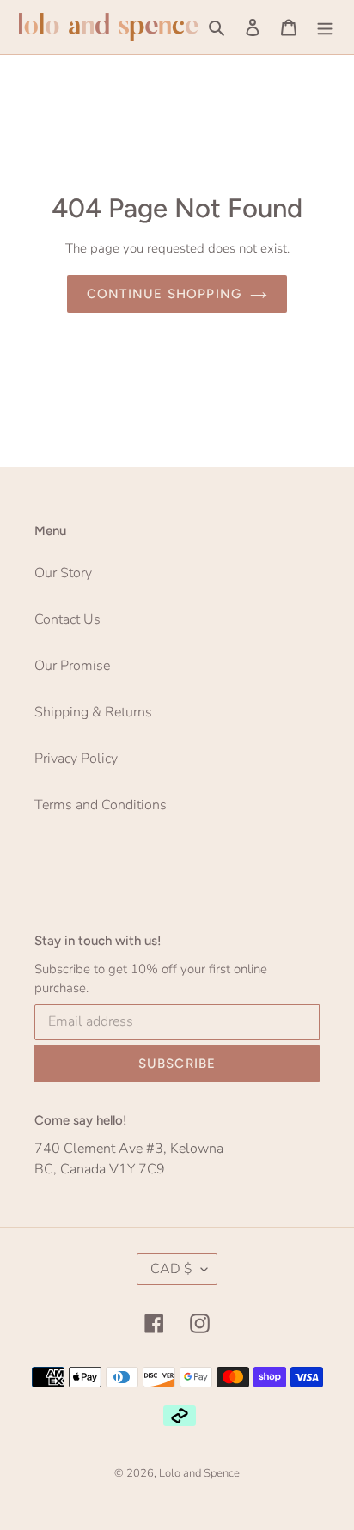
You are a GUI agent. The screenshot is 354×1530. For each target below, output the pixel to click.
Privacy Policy (76, 758)
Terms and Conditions (100, 804)
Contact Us (67, 619)
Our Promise (72, 665)
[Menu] (325, 27)
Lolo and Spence (199, 1473)
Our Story (63, 573)
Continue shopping (164, 294)
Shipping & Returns (93, 712)
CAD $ (171, 1268)
